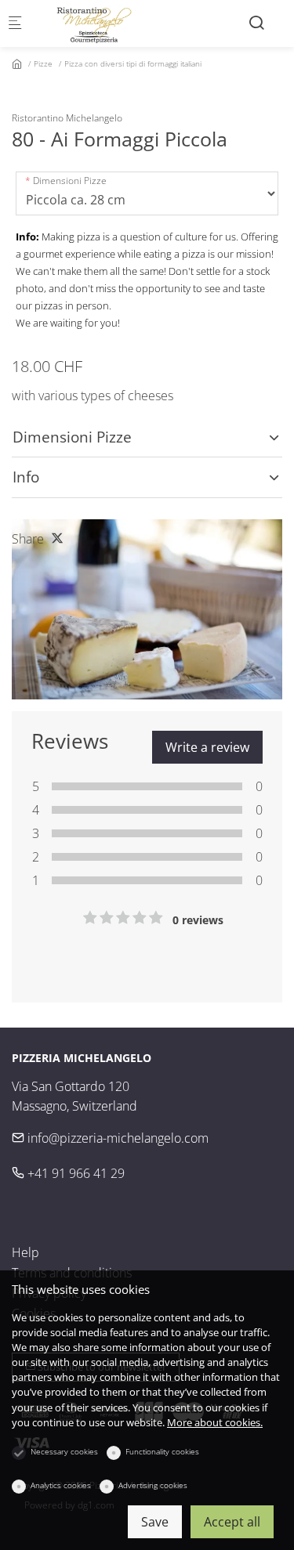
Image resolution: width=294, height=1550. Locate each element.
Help (25, 1252)
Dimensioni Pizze (70, 180)
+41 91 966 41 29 (74, 1173)
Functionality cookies (162, 1451)
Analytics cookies (61, 1485)
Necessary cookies (64, 1451)
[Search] (256, 22)
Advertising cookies (152, 1485)
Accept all (232, 1521)
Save (155, 1521)
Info (26, 476)
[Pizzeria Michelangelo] (99, 23)
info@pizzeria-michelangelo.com (116, 1138)
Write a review (207, 747)
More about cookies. (215, 1422)
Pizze (43, 63)
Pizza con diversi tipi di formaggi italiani (132, 63)
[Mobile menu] (15, 24)
